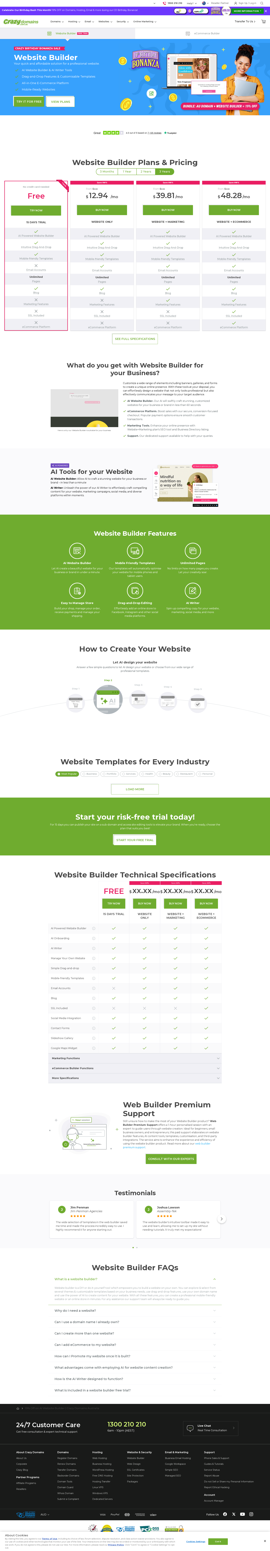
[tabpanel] (135, 256)
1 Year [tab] (127, 171)
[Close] (265, 1541)
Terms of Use (49, 1538)
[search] (262, 3)
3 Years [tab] (164, 171)
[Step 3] (138, 697)
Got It (218, 1541)
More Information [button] (246, 11)
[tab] (133, 1247)
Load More (135, 789)
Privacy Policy (116, 1545)
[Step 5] (197, 702)
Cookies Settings (195, 1541)
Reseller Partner (220, 3)
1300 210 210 (175, 3)
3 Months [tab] (107, 171)
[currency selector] (154, 3)
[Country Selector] (204, 3)
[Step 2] (108, 697)
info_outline (94, 928)
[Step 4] (167, 699)
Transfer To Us (244, 21)
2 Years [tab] (146, 171)
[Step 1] (75, 701)
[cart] (264, 21)
